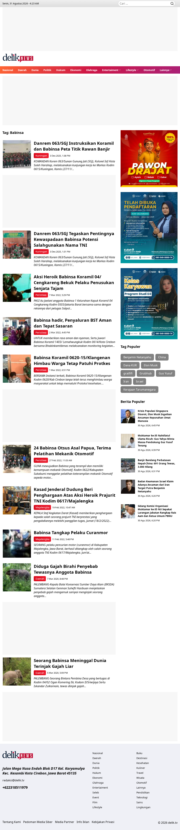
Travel (139, 772)
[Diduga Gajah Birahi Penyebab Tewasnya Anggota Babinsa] (17, 577)
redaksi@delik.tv (13, 780)
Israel (139, 381)
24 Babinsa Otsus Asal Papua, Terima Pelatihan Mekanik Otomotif (72, 450)
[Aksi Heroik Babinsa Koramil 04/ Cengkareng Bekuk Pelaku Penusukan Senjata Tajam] (17, 288)
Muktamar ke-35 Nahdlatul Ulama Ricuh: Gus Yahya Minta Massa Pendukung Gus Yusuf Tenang (156, 440)
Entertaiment (110, 70)
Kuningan (41, 155)
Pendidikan (143, 792)
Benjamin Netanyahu (137, 357)
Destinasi (141, 758)
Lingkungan (143, 807)
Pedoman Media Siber (38, 822)
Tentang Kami (11, 822)
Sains (139, 802)
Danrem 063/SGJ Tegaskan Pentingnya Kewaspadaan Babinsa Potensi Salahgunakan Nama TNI (74, 239)
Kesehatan (142, 763)
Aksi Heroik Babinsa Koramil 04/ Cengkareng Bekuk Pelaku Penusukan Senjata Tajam (74, 282)
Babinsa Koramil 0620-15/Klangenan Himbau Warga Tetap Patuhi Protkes (72, 360)
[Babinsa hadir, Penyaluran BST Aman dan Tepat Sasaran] (17, 331)
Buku (139, 753)
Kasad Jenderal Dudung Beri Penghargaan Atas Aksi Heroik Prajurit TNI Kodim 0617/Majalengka (74, 495)
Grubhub (146, 373)
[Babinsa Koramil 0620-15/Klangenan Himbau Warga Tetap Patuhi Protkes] (17, 369)
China (162, 357)
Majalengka (42, 507)
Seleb (95, 792)
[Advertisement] (90, 31)
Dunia (34, 70)
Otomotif (149, 70)
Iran (126, 381)
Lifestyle (131, 70)
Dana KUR (130, 365)
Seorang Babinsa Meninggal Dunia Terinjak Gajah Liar (70, 663)
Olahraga (91, 70)
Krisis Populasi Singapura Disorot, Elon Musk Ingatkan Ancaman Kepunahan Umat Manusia (155, 416)
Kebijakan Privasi (103, 822)
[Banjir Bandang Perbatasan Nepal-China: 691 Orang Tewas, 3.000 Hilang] (128, 465)
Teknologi (142, 797)
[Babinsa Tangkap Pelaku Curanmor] (17, 544)
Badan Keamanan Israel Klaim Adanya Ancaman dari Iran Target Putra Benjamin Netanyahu (155, 486)
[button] (111, 70)
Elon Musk (151, 365)
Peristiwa (41, 295)
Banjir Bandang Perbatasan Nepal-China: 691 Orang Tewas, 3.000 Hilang (156, 463)
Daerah (22, 70)
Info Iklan (83, 822)
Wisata (140, 777)
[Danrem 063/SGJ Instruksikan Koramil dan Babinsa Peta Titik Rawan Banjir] (17, 154)
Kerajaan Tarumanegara (139, 389)
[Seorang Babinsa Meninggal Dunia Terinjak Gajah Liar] (17, 671)
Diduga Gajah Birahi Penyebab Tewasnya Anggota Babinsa (66, 569)
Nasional (7, 70)
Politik (47, 70)
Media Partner (64, 822)
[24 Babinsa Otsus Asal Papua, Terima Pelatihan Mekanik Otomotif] (17, 459)
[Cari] (172, 3)
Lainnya (164, 70)
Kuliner (140, 768)
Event (95, 797)
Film (94, 802)
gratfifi (128, 373)
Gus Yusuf (165, 373)
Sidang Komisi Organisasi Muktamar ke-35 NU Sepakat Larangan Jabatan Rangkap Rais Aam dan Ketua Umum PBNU (157, 511)
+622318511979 (15, 787)
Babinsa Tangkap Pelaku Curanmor (71, 532)
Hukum (60, 70)
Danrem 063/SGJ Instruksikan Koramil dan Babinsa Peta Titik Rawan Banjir (74, 146)
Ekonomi (75, 70)
